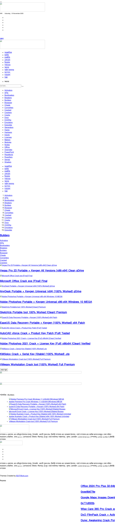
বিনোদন (7, 62)
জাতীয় (6, 55)
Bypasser (8, 102)
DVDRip (7, 120)
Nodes (7, 145)
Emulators (8, 122)
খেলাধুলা (7, 60)
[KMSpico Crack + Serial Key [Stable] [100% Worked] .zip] (23, 349)
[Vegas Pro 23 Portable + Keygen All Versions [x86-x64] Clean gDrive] (28, 265)
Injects (7, 135)
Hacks (7, 130)
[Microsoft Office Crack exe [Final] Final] (16, 276)
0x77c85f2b (85, 503)
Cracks (7, 115)
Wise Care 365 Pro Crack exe (96, 509)
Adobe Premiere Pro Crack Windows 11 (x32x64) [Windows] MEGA (35, 401)
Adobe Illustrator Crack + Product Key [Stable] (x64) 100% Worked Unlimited (39, 416)
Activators (8, 90)
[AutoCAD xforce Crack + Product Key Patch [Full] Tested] (23, 328)
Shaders (7, 162)
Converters (8, 107)
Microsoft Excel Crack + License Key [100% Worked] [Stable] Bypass (36, 411)
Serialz (7, 159)
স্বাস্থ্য (6, 77)
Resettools (8, 154)
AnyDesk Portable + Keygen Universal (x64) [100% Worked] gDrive (40, 291)
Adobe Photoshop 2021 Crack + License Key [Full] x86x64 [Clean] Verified (45, 343)
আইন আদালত (9, 70)
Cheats (7, 105)
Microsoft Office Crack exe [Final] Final (23, 281)
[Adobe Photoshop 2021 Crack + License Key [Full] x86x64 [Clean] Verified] (30, 338)
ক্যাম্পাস (7, 72)
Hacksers (8, 132)
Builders (7, 100)
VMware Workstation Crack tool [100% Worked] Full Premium (37, 364)
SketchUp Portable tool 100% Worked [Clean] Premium (33, 312)
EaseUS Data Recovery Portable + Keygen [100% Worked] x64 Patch (42, 322)
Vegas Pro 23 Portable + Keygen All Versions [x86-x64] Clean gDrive (42, 270)
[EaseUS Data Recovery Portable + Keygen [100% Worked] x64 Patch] (28, 317)
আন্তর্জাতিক (8, 52)
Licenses (8, 137)
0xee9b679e (85, 491)
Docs (6, 117)
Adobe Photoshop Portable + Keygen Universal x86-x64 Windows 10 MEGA (46, 302)
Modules (7, 142)
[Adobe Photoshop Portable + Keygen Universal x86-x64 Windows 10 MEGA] (31, 296)
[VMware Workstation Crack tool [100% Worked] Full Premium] (25, 359)
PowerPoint (9, 152)
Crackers (8, 112)
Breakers (8, 98)
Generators (8, 127)
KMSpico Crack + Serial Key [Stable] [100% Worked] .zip (35, 354)
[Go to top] (1, 1)
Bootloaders (9, 95)
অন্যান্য (6, 67)
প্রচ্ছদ (2, 38)
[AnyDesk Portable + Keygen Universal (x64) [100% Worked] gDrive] (27, 286)
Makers (7, 140)
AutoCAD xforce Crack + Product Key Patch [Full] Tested (35, 333)
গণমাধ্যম (7, 65)
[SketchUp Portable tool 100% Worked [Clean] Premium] (23, 307)
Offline (7, 147)
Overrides (8, 150)
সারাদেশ (7, 75)
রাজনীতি (7, 57)
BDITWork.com (22, 476)
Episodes (8, 125)
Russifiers (8, 157)
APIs (6, 93)
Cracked (7, 110)
